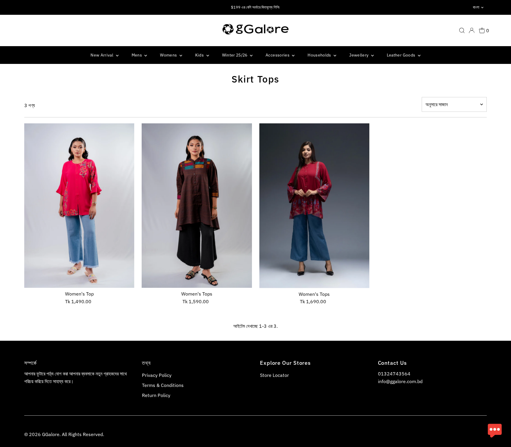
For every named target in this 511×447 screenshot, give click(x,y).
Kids (200, 55)
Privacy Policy (157, 375)
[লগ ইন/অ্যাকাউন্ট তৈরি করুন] (471, 30)
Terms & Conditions (163, 385)
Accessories (278, 55)
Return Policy (156, 395)
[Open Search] (462, 30)
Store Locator (274, 375)
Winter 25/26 (235, 55)
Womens (169, 55)
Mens (137, 55)
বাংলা (476, 7)
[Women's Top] (79, 205)
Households (320, 55)
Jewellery (359, 55)
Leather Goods (401, 55)
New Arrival (102, 55)
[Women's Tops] (197, 205)
